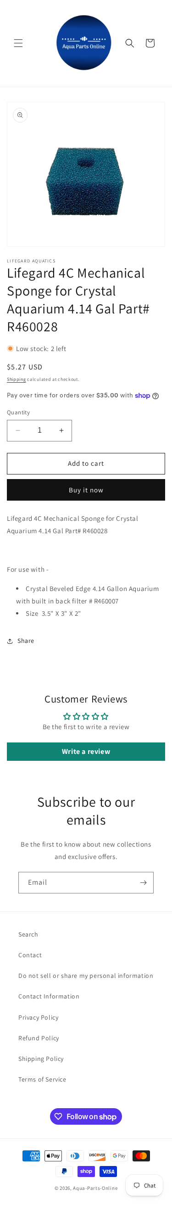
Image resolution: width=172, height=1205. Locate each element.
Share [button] (25, 640)
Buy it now (86, 489)
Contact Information (48, 996)
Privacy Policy (38, 1017)
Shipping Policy (41, 1058)
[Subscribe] (143, 882)
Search (28, 934)
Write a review (86, 751)
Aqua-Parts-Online (95, 1188)
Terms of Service (42, 1079)
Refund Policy (38, 1038)
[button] (18, 43)
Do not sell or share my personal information (85, 975)
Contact (30, 955)
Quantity (18, 412)
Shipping (16, 379)
